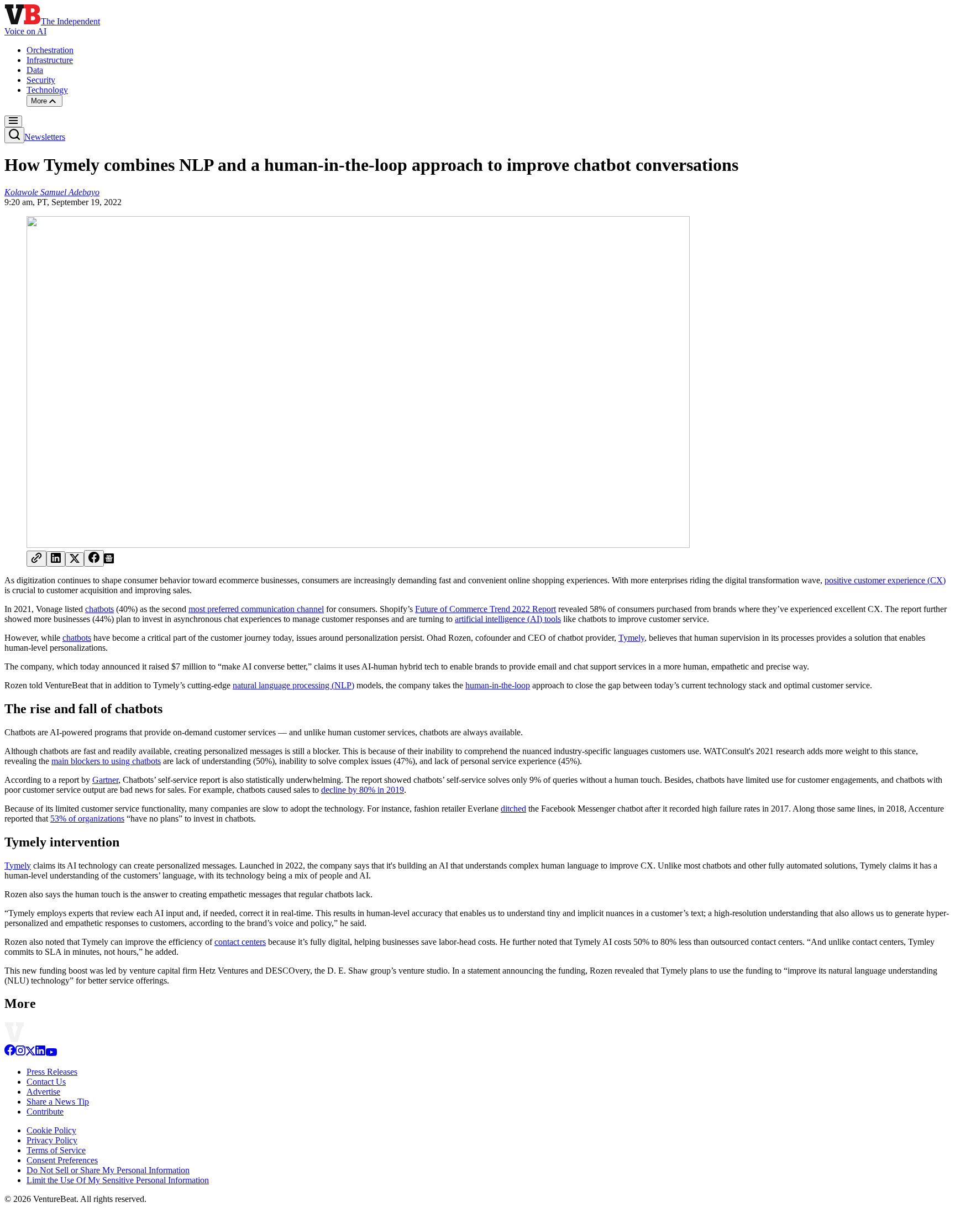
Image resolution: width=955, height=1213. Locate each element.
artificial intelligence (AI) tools (508, 619)
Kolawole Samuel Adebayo (51, 192)
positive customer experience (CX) (885, 580)
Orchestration (50, 50)
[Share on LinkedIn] (55, 559)
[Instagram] (20, 1053)
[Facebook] (9, 1053)
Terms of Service (56, 1150)
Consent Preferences (62, 1160)
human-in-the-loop (497, 685)
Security (41, 80)
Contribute (45, 1111)
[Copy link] (36, 559)
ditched (513, 808)
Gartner (105, 780)
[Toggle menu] (13, 121)
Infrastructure (50, 60)
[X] (30, 1053)
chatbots (99, 609)
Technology (47, 90)
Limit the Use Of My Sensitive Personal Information (118, 1180)
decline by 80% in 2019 (362, 789)
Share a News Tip (58, 1101)
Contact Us (46, 1081)
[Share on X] (74, 559)
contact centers (240, 942)
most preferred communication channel (256, 609)
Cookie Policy (51, 1130)
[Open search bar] (14, 135)
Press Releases (52, 1071)
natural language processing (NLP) (293, 685)
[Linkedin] (40, 1053)
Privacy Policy (52, 1140)
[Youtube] (51, 1053)
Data (35, 70)
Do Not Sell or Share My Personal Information (108, 1170)
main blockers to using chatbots (106, 761)
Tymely (631, 637)
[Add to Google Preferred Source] (109, 560)
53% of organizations (87, 818)
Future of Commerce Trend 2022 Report (485, 609)
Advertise (43, 1091)
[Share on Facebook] (94, 558)
